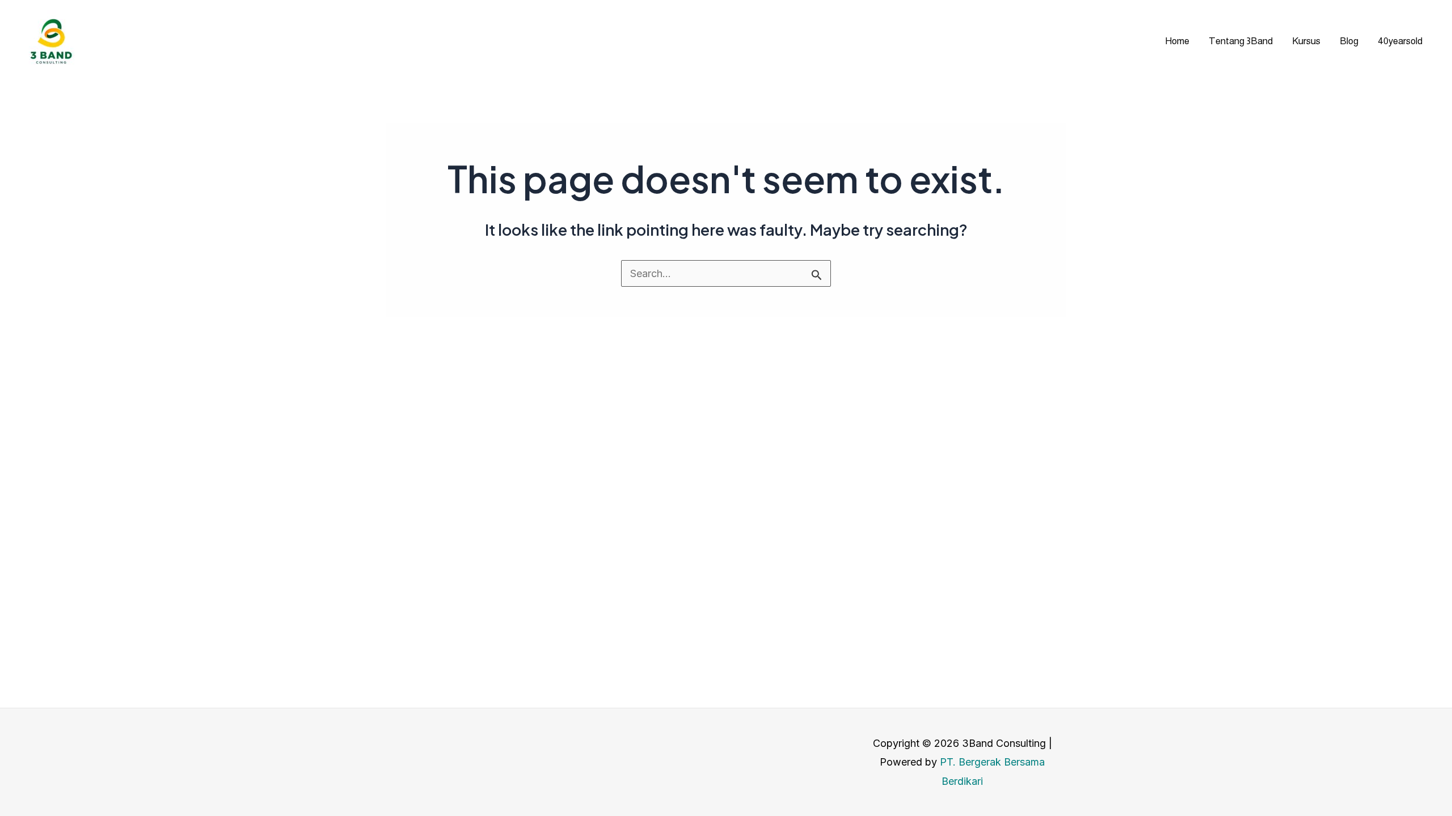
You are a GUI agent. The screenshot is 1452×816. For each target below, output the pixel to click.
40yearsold (1400, 41)
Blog (1349, 41)
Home (1177, 41)
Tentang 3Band (1241, 41)
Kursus (1306, 41)
